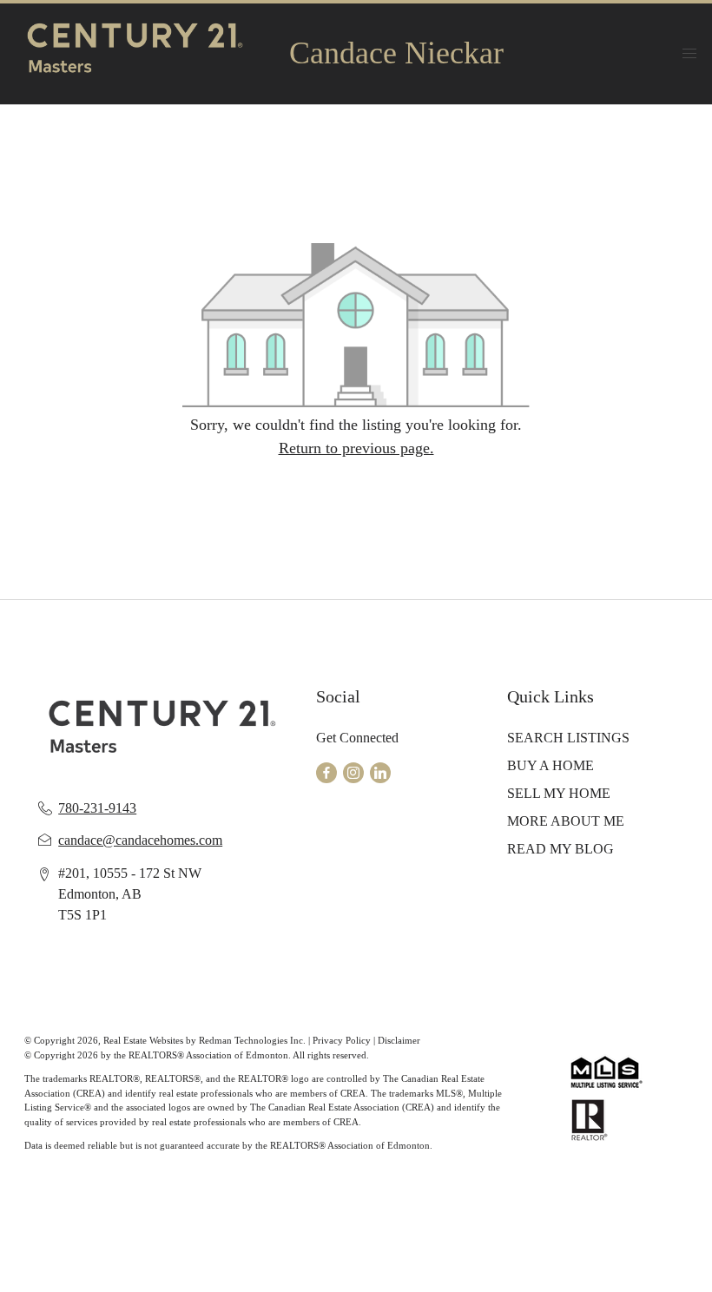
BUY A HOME (550, 765)
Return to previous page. (356, 448)
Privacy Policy (342, 1040)
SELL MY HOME (558, 793)
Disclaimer (399, 1040)
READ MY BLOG (560, 848)
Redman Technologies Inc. (253, 1040)
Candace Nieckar (396, 53)
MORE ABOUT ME (565, 821)
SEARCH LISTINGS (568, 737)
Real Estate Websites (144, 1040)
